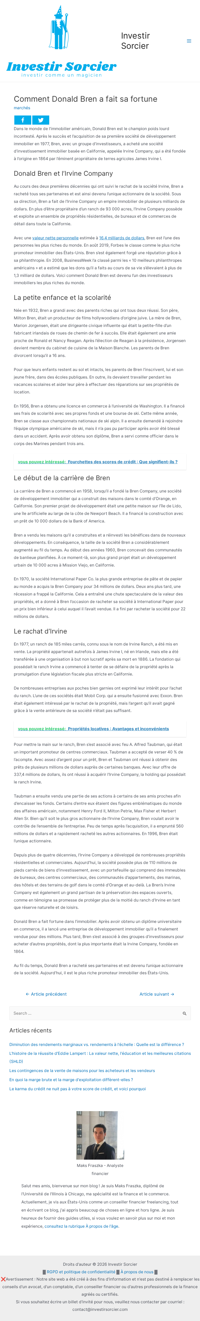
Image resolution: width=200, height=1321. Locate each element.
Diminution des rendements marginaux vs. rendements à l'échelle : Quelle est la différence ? (96, 1044)
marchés (22, 107)
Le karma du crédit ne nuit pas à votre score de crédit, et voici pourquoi (77, 1088)
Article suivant (157, 994)
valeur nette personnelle (55, 237)
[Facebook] (22, 120)
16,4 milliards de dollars (121, 237)
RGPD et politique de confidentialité (81, 1271)
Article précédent (46, 994)
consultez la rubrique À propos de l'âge (81, 1226)
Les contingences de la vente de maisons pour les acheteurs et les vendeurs (82, 1070)
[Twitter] (40, 120)
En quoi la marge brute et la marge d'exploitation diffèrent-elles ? (71, 1079)
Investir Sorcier (135, 41)
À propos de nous (137, 1271)
